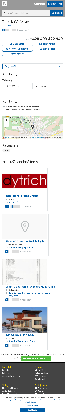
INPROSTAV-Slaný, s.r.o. (19, 334)
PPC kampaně (41, 376)
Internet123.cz (41, 370)
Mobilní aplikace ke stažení (13, 388)
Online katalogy (41, 373)
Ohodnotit (18, 43)
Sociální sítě (40, 379)
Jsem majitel (48, 48)
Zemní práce (14, 292)
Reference (6, 373)
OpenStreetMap (37, 137)
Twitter (41, 391)
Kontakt (5, 370)
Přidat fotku (48, 43)
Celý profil (10, 66)
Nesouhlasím (32, 405)
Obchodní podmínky (11, 376)
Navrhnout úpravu (18, 48)
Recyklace (13, 295)
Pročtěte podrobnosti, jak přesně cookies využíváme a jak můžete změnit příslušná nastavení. (32, 401)
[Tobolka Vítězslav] (32, 127)
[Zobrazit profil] (24, 181)
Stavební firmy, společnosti (22, 247)
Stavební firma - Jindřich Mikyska (25, 241)
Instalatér (13, 202)
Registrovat (55, 3)
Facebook (42, 388)
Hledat (58, 12)
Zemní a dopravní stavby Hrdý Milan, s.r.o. (30, 286)
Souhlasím (32, 410)
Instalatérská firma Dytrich (22, 195)
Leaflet (6, 137)
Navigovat (18, 53)
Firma (8, 25)
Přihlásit (40, 3)
